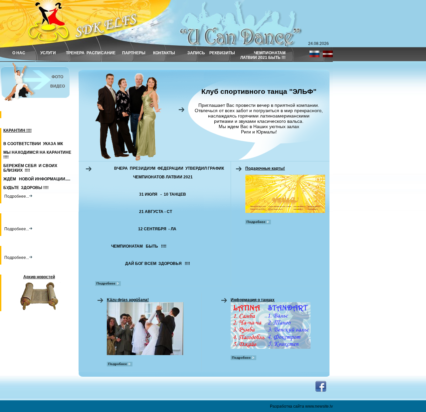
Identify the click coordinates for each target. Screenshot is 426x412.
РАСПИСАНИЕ (101, 53)
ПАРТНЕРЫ (133, 53)
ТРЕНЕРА (75, 53)
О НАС (18, 53)
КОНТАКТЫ (164, 53)
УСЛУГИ (48, 53)
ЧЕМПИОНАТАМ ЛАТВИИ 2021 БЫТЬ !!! (263, 55)
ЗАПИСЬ (196, 53)
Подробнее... (16, 196)
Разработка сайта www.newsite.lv (301, 406)
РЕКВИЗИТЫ (222, 53)
